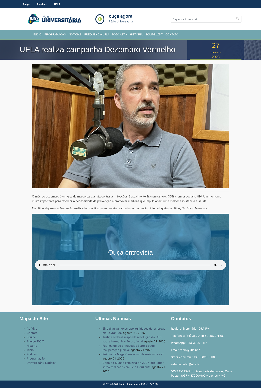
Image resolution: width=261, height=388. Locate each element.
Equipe (31, 337)
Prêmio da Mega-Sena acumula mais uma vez (133, 354)
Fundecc (42, 4)
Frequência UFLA (96, 34)
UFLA (57, 4)
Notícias (75, 34)
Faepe (26, 4)
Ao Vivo (32, 328)
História (136, 34)
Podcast (118, 34)
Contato (171, 34)
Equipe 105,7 (154, 34)
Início (37, 34)
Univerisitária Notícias (41, 362)
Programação (55, 34)
